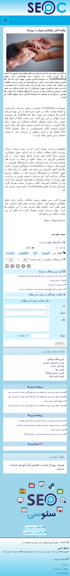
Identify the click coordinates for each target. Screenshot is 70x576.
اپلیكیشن (23, 253)
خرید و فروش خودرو (53, 362)
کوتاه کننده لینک (56, 376)
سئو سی (55, 234)
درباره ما (65, 564)
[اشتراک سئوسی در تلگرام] (28, 266)
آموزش (45, 253)
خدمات (8, 149)
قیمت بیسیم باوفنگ (54, 373)
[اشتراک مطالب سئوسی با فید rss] (7, 266)
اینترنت (10, 253)
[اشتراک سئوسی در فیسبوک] (23, 266)
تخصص (35, 464)
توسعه (60, 464)
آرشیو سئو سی (62, 573)
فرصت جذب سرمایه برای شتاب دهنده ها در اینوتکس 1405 (44, 434)
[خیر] (11, 259)
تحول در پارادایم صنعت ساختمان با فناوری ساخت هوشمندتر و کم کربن (40, 425)
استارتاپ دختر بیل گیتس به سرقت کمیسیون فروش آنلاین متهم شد (41, 276)
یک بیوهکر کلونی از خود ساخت (54, 401)
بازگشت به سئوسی (34, 532)
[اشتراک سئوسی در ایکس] (17, 266)
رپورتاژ (52, 464)
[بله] (25, 259)
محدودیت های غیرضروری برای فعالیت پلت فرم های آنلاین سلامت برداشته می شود (36, 392)
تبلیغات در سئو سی (61, 569)
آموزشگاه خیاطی (55, 359)
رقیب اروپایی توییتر (57, 280)
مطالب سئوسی (34, 527)
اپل (35, 253)
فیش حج (60, 369)
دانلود (15, 210)
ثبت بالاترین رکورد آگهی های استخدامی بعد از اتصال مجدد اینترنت (42, 289)
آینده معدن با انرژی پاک (56, 285)
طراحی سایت (57, 366)
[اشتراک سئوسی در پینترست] (12, 266)
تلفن (57, 207)
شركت (15, 166)
